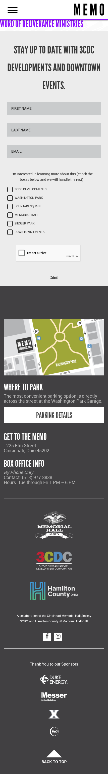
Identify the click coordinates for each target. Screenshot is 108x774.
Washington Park (29, 198)
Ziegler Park (25, 223)
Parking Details (54, 415)
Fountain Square (28, 206)
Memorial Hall (26, 215)
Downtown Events (29, 232)
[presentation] (48, 253)
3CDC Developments (30, 189)
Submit (54, 278)
